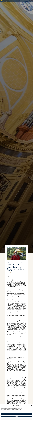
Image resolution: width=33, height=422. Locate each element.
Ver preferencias (16, 418)
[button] (31, 405)
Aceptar (16, 414)
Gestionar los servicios (4, 411)
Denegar (16, 416)
